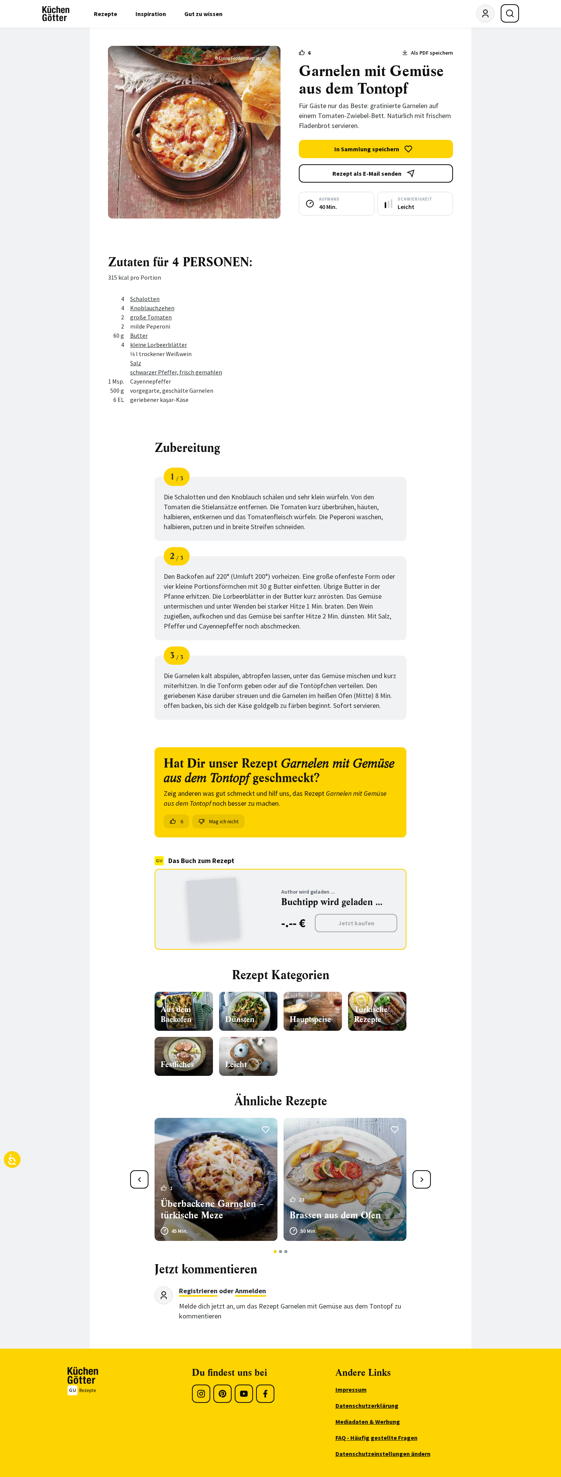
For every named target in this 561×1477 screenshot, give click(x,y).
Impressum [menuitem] (351, 1389)
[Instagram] (201, 1394)
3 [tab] (286, 1251)
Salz (135, 363)
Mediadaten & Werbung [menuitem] (367, 1421)
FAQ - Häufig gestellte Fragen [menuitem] (376, 1437)
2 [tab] (280, 1251)
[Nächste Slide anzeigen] (422, 1179)
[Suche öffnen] (510, 13)
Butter (139, 335)
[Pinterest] (222, 1394)
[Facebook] (265, 1394)
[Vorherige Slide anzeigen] (139, 1179)
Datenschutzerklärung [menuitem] (366, 1405)
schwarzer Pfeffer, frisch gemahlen (176, 372)
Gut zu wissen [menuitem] (203, 14)
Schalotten (145, 299)
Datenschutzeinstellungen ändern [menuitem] (382, 1454)
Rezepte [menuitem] (105, 14)
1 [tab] (275, 1251)
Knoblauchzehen (152, 308)
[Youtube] (244, 1394)
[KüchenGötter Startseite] (56, 14)
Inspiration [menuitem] (150, 14)
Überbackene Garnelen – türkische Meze (212, 1209)
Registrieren (198, 1290)
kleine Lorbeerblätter (158, 344)
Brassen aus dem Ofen (335, 1215)
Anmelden (250, 1290)
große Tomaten (151, 317)
